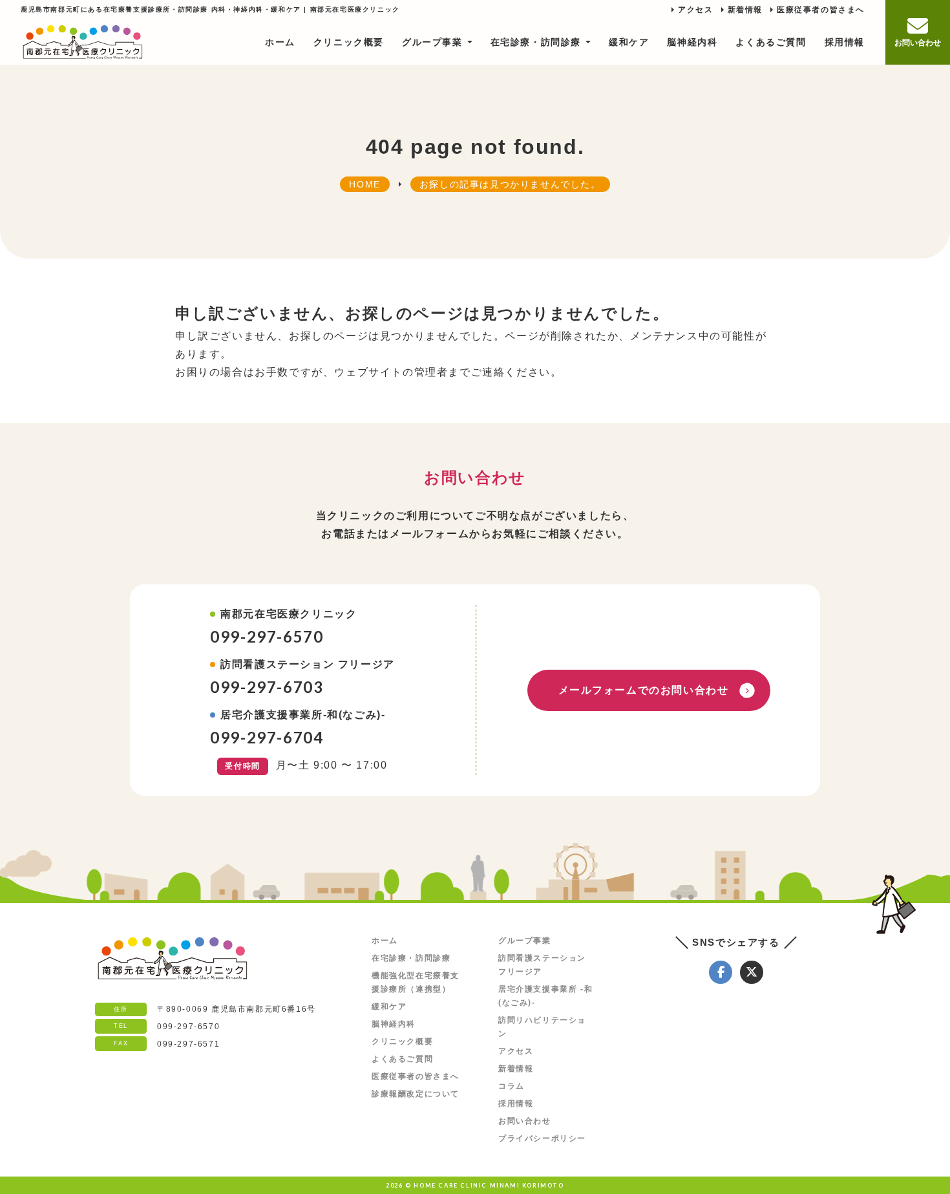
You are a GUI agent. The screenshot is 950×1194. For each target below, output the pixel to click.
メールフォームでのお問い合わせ (643, 690)
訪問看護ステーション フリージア (542, 965)
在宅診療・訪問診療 (536, 42)
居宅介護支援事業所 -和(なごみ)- (545, 996)
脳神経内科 (692, 42)
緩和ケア (629, 42)
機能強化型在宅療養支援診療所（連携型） (415, 982)
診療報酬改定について (415, 1093)
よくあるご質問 (770, 42)
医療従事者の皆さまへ (821, 9)
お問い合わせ (524, 1120)
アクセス (695, 9)
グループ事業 (432, 42)
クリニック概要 (348, 42)
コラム (511, 1086)
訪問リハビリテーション (542, 1027)
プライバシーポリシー (542, 1138)
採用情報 (845, 42)
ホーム (280, 42)
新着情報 (745, 9)
